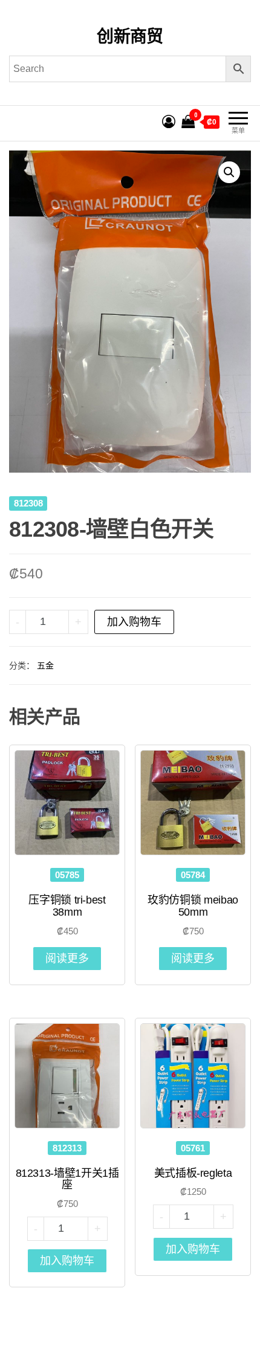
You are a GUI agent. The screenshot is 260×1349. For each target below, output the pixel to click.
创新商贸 (130, 36)
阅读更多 (67, 959)
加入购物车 (134, 622)
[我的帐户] (168, 121)
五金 (45, 665)
